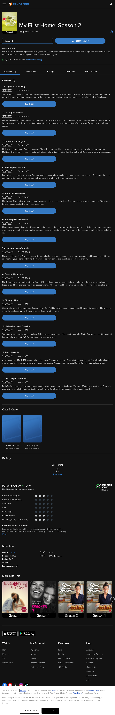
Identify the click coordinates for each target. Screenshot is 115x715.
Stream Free (7, 663)
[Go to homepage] (19, 4)
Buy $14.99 (85, 41)
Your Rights (77, 693)
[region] (57, 700)
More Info (70, 71)
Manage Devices (37, 663)
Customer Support (94, 658)
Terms (53, 690)
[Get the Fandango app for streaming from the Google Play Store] (26, 633)
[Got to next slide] (112, 599)
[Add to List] (111, 31)
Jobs (88, 680)
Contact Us (91, 667)
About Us (90, 650)
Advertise (90, 671)
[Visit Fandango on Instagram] (21, 685)
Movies (5, 654)
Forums (89, 663)
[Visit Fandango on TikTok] (26, 685)
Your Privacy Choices (29, 710)
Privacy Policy (93, 690)
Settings (33, 658)
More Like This (90, 71)
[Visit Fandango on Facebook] (4, 685)
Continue (50, 710)
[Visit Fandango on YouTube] (10, 685)
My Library (34, 650)
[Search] (111, 4)
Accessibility (91, 676)
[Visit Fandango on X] (15, 685)
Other (12, 552)
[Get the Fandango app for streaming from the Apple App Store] (10, 633)
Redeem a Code (37, 667)
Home (5, 650)
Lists (60, 650)
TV (3, 658)
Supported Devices (94, 654)
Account (34, 654)
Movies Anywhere (66, 663)
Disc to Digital (64, 658)
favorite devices (33, 59)
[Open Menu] (4, 4)
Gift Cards (62, 667)
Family (61, 654)
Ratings (50, 71)
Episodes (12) (10, 71)
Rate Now (57, 474)
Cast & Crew (30, 71)
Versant (23, 690)
